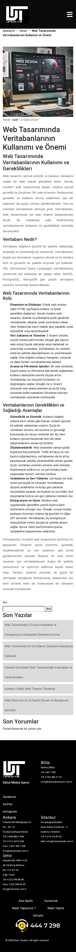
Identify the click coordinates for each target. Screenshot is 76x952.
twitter (8, 804)
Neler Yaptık (56, 908)
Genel (23, 31)
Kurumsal (51, 901)
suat (15, 119)
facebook (9, 797)
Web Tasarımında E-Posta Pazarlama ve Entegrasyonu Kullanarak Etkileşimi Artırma (32, 629)
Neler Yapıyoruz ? (24, 908)
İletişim (38, 915)
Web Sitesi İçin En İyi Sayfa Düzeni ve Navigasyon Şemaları (37, 705)
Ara (5, 602)
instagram (10, 811)
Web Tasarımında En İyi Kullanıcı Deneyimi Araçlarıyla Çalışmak (39, 651)
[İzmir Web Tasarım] (14, 770)
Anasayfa (9, 31)
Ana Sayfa (26, 901)
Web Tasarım (21, 940)
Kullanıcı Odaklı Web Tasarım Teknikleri (30, 689)
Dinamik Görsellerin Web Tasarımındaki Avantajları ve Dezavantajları (38, 672)
